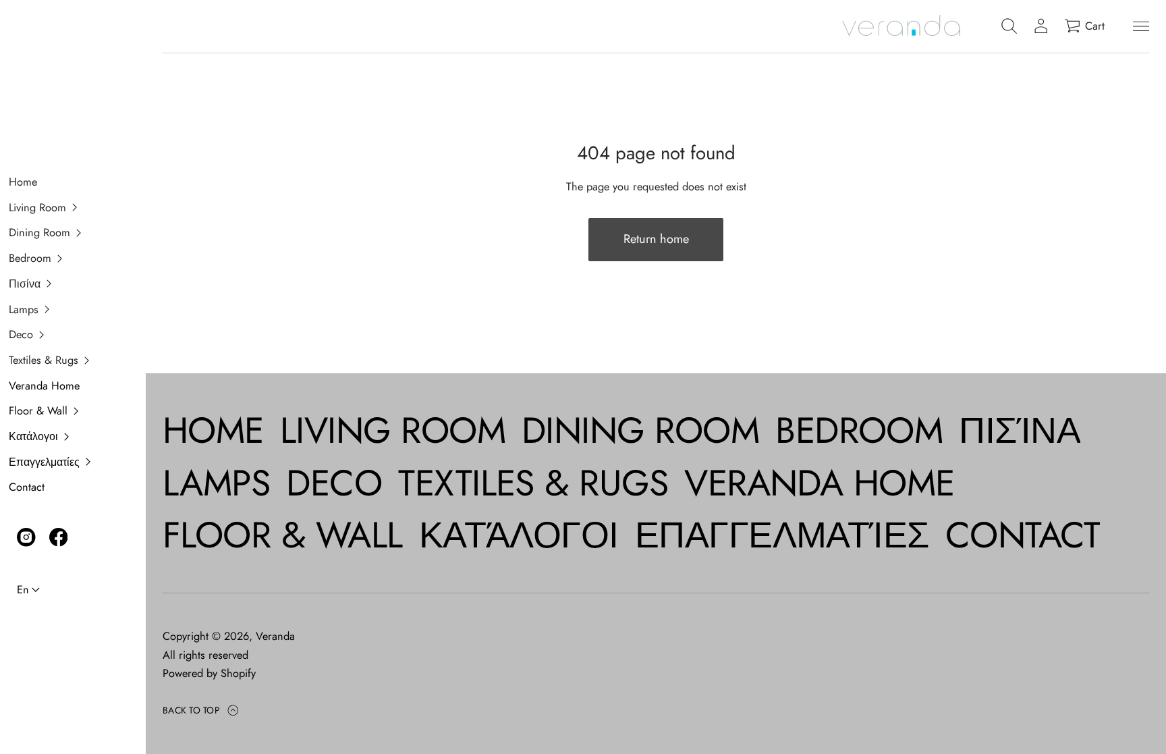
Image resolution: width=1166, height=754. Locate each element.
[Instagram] (26, 537)
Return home (656, 239)
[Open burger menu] (1141, 26)
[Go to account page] (1041, 26)
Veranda (275, 636)
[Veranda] (901, 26)
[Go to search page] (1009, 26)
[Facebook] (59, 537)
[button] (65, 208)
